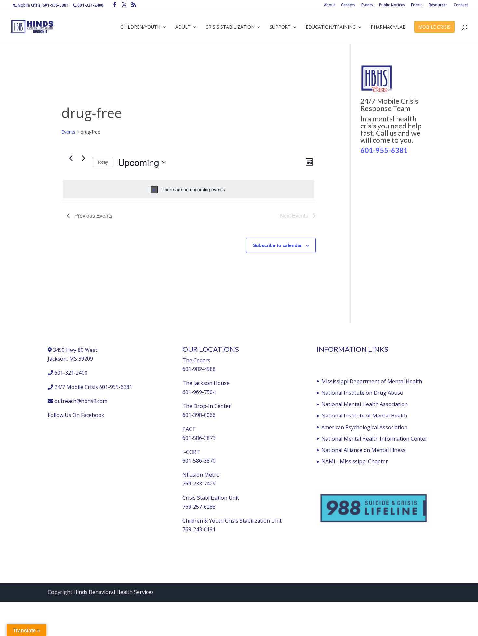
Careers (348, 5)
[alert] (188, 189)
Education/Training (331, 27)
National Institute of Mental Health (364, 415)
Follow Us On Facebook (76, 414)
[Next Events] (83, 158)
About (329, 5)
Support (280, 27)
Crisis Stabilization (230, 27)
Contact (461, 5)
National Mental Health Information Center (374, 438)
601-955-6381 (384, 150)
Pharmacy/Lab (388, 27)
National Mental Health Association (364, 404)
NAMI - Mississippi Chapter (354, 461)
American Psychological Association (364, 427)
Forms (417, 5)
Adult (183, 27)
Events (367, 5)
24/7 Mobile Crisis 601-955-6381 (93, 387)
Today (102, 162)
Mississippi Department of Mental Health (371, 381)
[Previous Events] (70, 158)
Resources (438, 5)
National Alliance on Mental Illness (363, 450)
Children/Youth (140, 27)
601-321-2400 (90, 5)
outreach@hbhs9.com (80, 400)
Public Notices (392, 5)
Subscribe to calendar (277, 245)
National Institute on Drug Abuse (362, 392)
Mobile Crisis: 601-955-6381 (43, 5)
